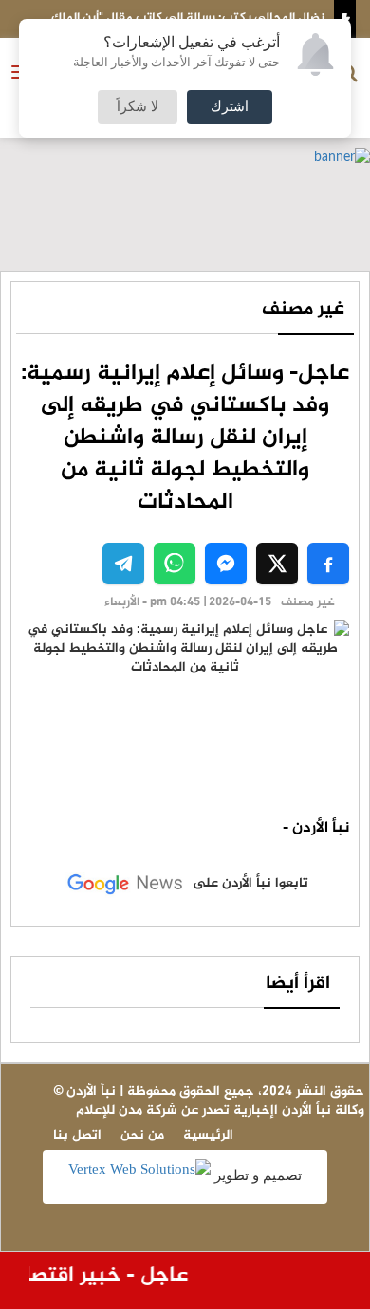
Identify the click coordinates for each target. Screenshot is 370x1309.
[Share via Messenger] (226, 563)
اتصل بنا (77, 1135)
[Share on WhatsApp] (174, 563)
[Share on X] (277, 563)
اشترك (230, 107)
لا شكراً (137, 107)
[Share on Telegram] (123, 563)
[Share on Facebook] (328, 563)
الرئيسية (208, 1135)
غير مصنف (303, 309)
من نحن (142, 1135)
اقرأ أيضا (298, 983)
